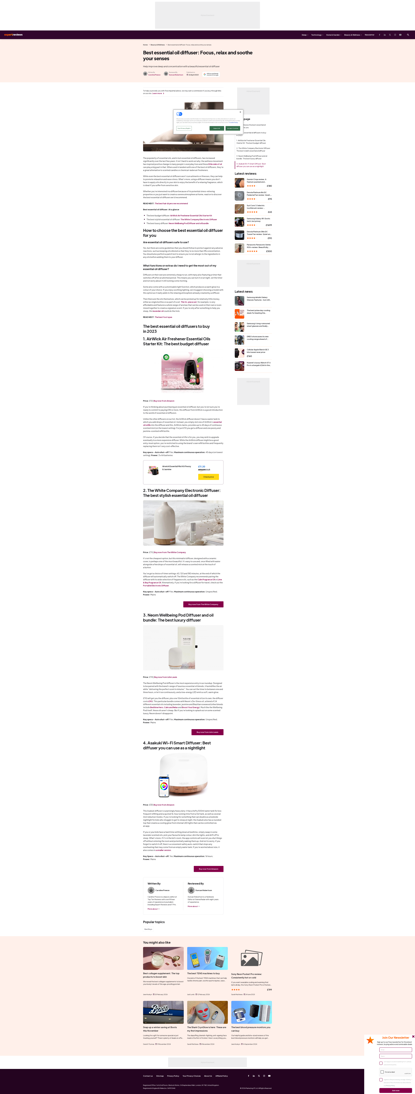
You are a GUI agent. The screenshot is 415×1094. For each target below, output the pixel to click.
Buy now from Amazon (164, 401)
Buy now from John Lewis (165, 677)
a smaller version (163, 850)
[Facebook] (379, 34)
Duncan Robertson (176, 75)
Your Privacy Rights (184, 128)
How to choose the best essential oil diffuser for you (251, 126)
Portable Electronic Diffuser (156, 585)
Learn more (157, 93)
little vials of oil (215, 164)
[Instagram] (395, 34)
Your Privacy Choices (192, 1076)
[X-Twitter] (390, 34)
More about (153, 909)
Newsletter (369, 35)
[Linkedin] (384, 34)
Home (145, 45)
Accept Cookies (232, 128)
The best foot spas (163, 317)
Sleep (304, 35)
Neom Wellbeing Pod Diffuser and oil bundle (189, 223)
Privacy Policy (173, 1076)
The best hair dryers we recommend (171, 203)
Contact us (148, 1076)
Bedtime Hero (156, 707)
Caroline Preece (154, 75)
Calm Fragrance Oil (206, 579)
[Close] (240, 112)
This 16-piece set (189, 302)
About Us (208, 1076)
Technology (316, 35)
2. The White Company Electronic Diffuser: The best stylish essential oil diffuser (253, 149)
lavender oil (158, 311)
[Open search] (408, 34)
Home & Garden (333, 35)
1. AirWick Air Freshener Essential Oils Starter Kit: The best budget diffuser (251, 141)
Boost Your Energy (190, 707)
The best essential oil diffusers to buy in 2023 (251, 133)
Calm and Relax (171, 707)
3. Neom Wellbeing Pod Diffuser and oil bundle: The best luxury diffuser (251, 157)
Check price (208, 477)
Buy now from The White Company (170, 552)
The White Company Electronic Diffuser (199, 219)
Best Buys (148, 929)
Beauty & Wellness (352, 35)
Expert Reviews (11, 34)
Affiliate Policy (221, 1076)
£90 (150, 701)
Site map (160, 1076)
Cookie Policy (233, 122)
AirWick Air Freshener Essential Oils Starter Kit (191, 215)
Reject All (217, 128)
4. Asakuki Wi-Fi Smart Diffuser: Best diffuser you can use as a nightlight (251, 165)
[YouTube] (400, 34)
